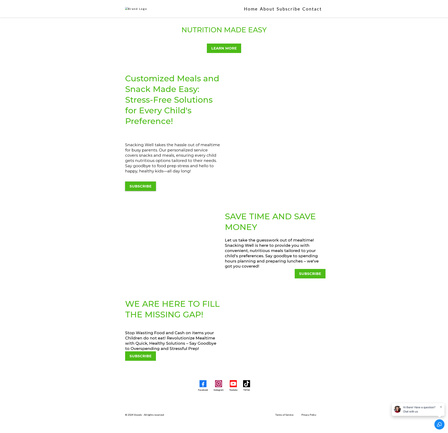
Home (251, 8)
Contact (312, 8)
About (267, 8)
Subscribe (288, 8)
